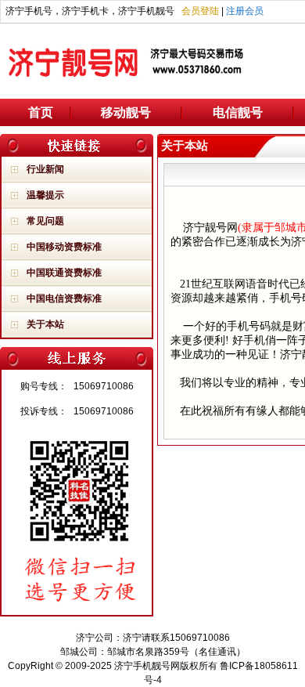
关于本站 (45, 324)
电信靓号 (238, 112)
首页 (40, 112)
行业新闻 (45, 169)
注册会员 (245, 10)
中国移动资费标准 (64, 246)
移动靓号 (126, 112)
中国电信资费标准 (64, 298)
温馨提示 (45, 195)
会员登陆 (200, 10)
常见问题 (45, 220)
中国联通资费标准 (64, 272)
